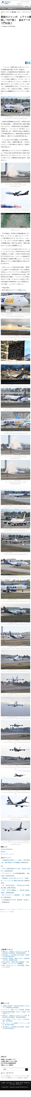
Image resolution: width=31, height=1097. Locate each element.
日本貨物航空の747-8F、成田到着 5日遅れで (16, 900)
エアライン (3, 12)
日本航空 (7, 1076)
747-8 (9, 909)
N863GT (13, 909)
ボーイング (12, 1076)
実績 (20, 1077)
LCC (23, 1077)
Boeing (3, 851)
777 (17, 1076)
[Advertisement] (15, 1042)
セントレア (14, 1077)
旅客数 (9, 1077)
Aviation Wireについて (10, 1082)
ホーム (3, 8)
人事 (18, 1077)
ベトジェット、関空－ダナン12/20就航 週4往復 (16, 1009)
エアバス (3, 1076)
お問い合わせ (18, 1084)
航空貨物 (12, 911)
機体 (13, 12)
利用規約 (17, 1082)
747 (6, 909)
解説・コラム (17, 12)
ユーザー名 (19, 3)
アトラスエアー (20, 909)
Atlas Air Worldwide (6, 849)
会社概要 (3, 1082)
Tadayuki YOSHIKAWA (9, 26)
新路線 (25, 1077)
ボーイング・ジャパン (7, 854)
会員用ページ (12, 8)
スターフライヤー (22, 1076)
